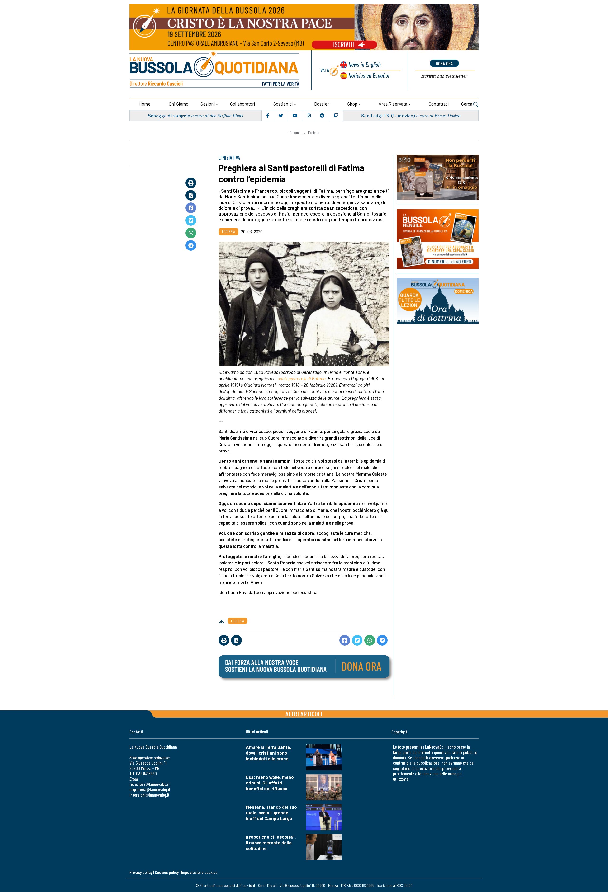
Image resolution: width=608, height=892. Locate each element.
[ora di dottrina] (438, 301)
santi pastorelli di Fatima (302, 378)
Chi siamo (178, 104)
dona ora (444, 63)
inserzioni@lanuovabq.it (149, 795)
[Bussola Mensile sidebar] (438, 239)
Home (144, 104)
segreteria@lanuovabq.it (149, 789)
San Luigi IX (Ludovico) (388, 115)
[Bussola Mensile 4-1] (438, 177)
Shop (352, 104)
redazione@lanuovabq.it (149, 784)
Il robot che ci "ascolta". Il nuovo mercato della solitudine (271, 842)
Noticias (368, 75)
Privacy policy (140, 872)
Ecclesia (314, 133)
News (364, 64)
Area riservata (393, 104)
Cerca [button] (467, 104)
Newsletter (444, 76)
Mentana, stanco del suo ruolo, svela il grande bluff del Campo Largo (271, 812)
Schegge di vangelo (169, 115)
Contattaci (438, 104)
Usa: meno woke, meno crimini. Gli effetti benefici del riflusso (270, 782)
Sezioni (207, 104)
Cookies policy (167, 872)
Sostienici (283, 104)
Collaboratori (242, 104)
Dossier (321, 104)
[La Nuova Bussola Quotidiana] (214, 70)
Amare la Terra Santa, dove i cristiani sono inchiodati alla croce (268, 752)
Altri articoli (303, 713)
